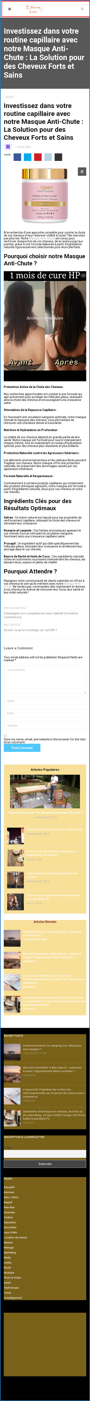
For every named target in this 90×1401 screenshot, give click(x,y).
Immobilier (29, 961)
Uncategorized (13, 1297)
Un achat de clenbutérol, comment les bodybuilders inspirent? (51, 853)
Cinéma (8, 1217)
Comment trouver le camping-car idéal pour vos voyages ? (52, 933)
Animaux (9, 1192)
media (7, 1262)
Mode (7, 1267)
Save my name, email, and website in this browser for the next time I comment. (45, 741)
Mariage (9, 1247)
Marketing (29, 987)
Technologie (11, 1287)
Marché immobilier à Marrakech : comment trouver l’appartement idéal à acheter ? (52, 955)
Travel (7, 1292)
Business (9, 1212)
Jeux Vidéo (10, 1232)
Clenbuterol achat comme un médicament (54, 829)
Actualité (29, 1009)
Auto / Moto (11, 1197)
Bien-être (9, 1207)
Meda (7, 1257)
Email (7, 1147)
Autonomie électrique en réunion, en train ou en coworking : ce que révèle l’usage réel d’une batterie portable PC (54, 1001)
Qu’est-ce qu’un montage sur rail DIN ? (30, 630)
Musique (9, 1272)
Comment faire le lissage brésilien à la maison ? (52, 875)
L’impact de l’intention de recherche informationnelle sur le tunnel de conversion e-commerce (54, 979)
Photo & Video (12, 1277)
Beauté (9, 97)
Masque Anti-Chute (42, 238)
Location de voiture (35, 939)
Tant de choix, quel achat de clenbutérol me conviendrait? (53, 897)
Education (10, 1222)
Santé (7, 1282)
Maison (8, 1242)
